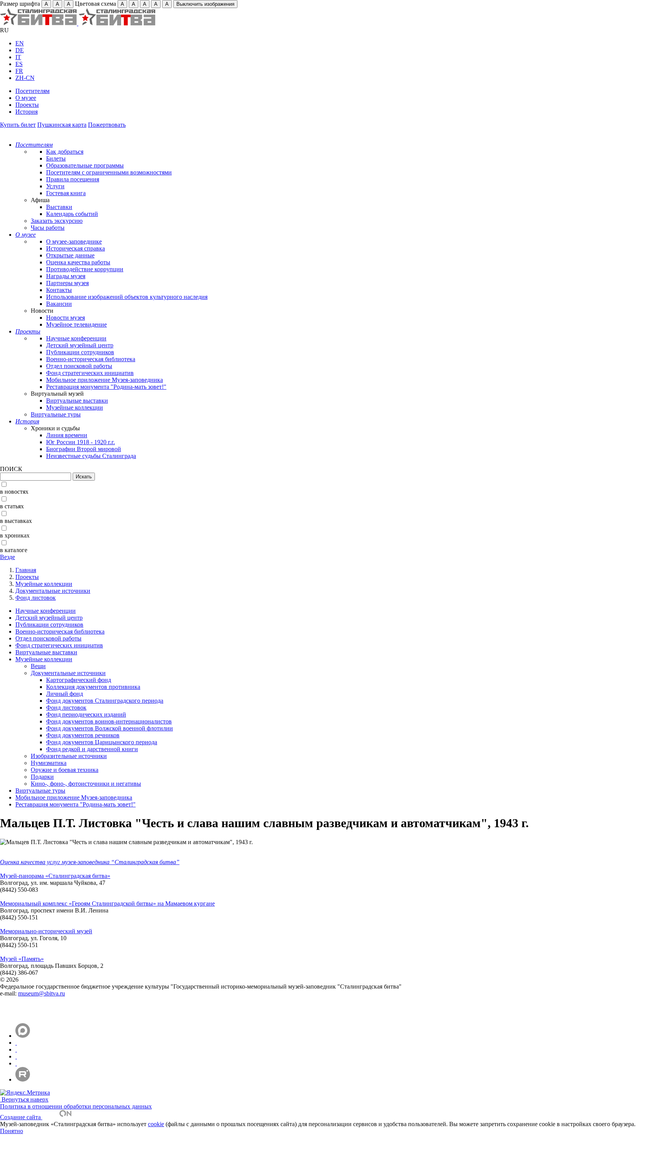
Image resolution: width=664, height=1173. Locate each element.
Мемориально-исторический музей (46, 931)
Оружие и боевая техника (64, 770)
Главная (25, 570)
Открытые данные (70, 255)
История (26, 111)
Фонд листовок (35, 597)
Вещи (38, 666)
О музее (25, 98)
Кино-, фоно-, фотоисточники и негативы (86, 783)
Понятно (11, 1131)
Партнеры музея (67, 283)
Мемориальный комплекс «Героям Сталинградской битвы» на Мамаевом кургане (107, 903)
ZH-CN (25, 78)
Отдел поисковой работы (79, 366)
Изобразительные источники (69, 756)
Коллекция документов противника (93, 687)
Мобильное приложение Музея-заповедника (104, 380)
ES (19, 64)
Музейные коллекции (74, 407)
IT (18, 57)
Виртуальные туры (56, 414)
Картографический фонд (78, 680)
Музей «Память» (22, 959)
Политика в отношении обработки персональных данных (76, 1106)
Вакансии (59, 303)
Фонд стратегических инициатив (90, 373)
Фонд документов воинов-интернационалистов (109, 721)
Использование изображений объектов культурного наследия (127, 297)
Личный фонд (64, 693)
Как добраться (64, 151)
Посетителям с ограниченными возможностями (109, 172)
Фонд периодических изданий (86, 714)
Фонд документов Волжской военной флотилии (109, 728)
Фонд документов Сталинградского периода (104, 700)
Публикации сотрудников (80, 352)
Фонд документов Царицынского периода (101, 742)
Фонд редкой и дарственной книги (92, 749)
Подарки (42, 776)
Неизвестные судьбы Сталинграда (91, 456)
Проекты (27, 104)
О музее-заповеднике (74, 241)
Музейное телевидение (76, 324)
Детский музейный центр (79, 345)
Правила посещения (72, 179)
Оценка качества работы (78, 262)
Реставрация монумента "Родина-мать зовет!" (106, 386)
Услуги (55, 186)
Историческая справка (75, 248)
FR (19, 71)
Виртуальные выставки (77, 400)
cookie (156, 1124)
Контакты (59, 290)
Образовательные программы (85, 165)
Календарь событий (72, 214)
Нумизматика (48, 763)
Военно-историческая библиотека (90, 359)
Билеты (56, 158)
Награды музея (65, 276)
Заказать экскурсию (57, 220)
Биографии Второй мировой (83, 449)
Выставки (59, 207)
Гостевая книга (66, 193)
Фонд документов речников (83, 735)
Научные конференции (76, 338)
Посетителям (32, 91)
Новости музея (65, 317)
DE (19, 50)
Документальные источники (52, 590)
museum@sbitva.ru (41, 993)
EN (19, 43)
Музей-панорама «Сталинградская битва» (55, 876)
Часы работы (48, 227)
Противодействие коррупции (84, 269)
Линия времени (66, 435)
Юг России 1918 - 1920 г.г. (80, 442)
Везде (7, 557)
